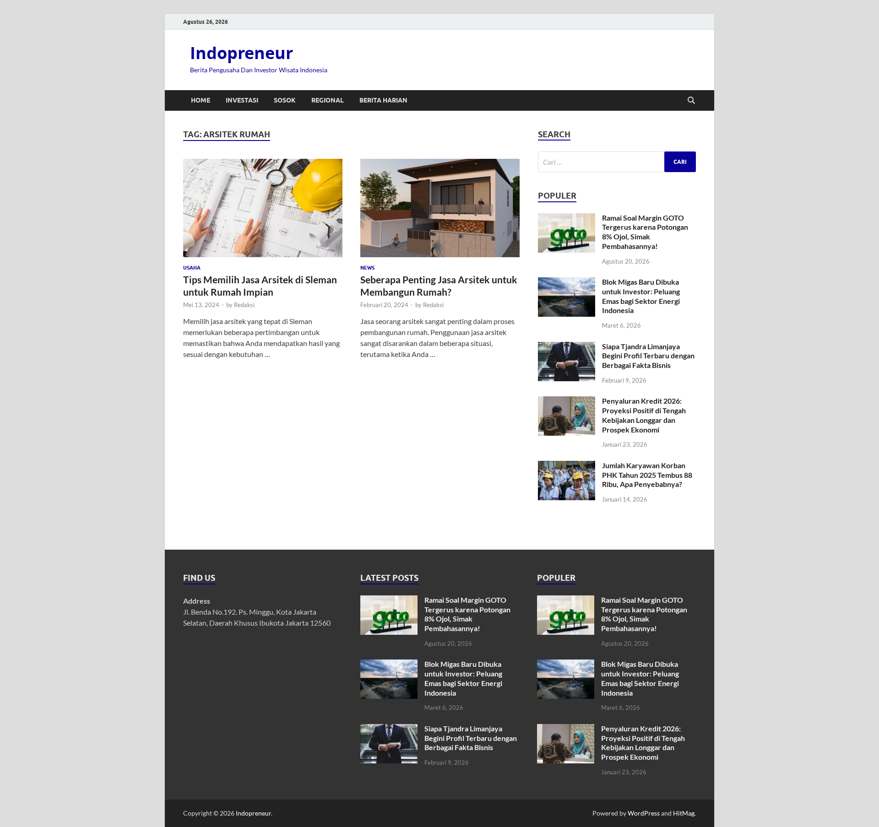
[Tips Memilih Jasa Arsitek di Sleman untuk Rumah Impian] (262, 208)
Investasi (242, 100)
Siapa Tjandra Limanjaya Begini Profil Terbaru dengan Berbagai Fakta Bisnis (648, 356)
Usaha (192, 268)
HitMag (684, 813)
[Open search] (691, 100)
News (367, 268)
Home (200, 100)
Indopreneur (241, 53)
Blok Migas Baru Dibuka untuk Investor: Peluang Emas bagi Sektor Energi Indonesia (641, 295)
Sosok (285, 100)
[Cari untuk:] (617, 161)
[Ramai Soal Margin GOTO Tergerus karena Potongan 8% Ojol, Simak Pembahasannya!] (566, 218)
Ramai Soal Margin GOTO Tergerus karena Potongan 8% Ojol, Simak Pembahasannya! (645, 231)
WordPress (644, 813)
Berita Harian (383, 100)
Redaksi (244, 304)
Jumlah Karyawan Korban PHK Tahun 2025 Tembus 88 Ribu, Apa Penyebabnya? (647, 475)
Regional (327, 100)
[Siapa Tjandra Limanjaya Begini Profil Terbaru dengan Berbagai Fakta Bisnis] (566, 347)
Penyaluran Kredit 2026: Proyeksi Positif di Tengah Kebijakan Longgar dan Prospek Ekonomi (644, 414)
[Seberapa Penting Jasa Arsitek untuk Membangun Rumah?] (440, 208)
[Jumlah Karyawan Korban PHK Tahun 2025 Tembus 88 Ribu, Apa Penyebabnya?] (566, 466)
